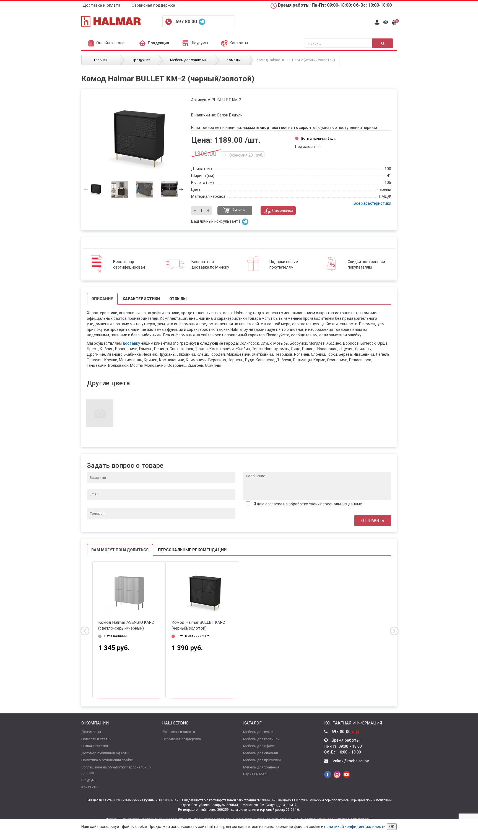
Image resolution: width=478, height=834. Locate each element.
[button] (179, 189)
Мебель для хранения (261, 767)
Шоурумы (199, 43)
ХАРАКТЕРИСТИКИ (141, 299)
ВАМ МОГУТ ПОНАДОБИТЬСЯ (120, 550)
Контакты (239, 43)
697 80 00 (186, 21)
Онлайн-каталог (111, 43)
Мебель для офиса (259, 746)
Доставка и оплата (101, 5)
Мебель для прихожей (262, 760)
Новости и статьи (96, 739)
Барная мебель (256, 774)
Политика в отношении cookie (107, 760)
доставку (131, 343)
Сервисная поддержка (153, 5)
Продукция (158, 43)
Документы (91, 732)
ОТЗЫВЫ (178, 299)
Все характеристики (372, 203)
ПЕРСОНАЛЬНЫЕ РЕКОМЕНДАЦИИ (192, 550)
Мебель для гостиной (261, 739)
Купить (238, 210)
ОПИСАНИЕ (102, 299)
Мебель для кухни (258, 732)
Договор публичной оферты (105, 753)
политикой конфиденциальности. (355, 826)
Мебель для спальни (260, 753)
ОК (391, 826)
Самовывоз (282, 210)
